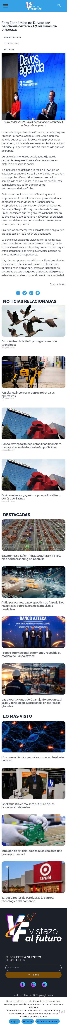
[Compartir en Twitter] (24, 293)
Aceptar (14, 1021)
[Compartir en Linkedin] (31, 293)
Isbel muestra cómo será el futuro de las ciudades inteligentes (28, 805)
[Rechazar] (62, 1011)
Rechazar (27, 1021)
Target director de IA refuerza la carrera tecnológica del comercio (28, 899)
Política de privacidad (47, 1021)
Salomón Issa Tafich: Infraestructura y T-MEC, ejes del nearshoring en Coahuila (31, 557)
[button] (6, 6)
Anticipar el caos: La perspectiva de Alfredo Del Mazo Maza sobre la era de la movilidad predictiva (32, 606)
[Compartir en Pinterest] (38, 293)
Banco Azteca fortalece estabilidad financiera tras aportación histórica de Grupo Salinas (31, 445)
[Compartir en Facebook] (18, 293)
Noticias (9, 49)
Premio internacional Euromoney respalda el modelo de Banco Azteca (31, 654)
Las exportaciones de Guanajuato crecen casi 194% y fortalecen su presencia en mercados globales (32, 703)
